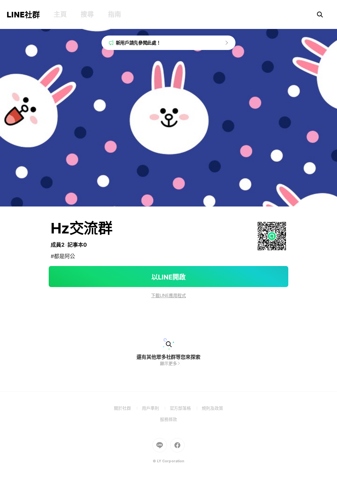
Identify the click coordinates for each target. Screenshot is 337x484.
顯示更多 (168, 363)
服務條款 (168, 419)
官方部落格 (186, 408)
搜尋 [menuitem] (87, 14)
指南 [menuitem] (114, 14)
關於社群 (128, 408)
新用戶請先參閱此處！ (138, 42)
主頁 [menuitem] (60, 14)
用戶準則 (156, 408)
